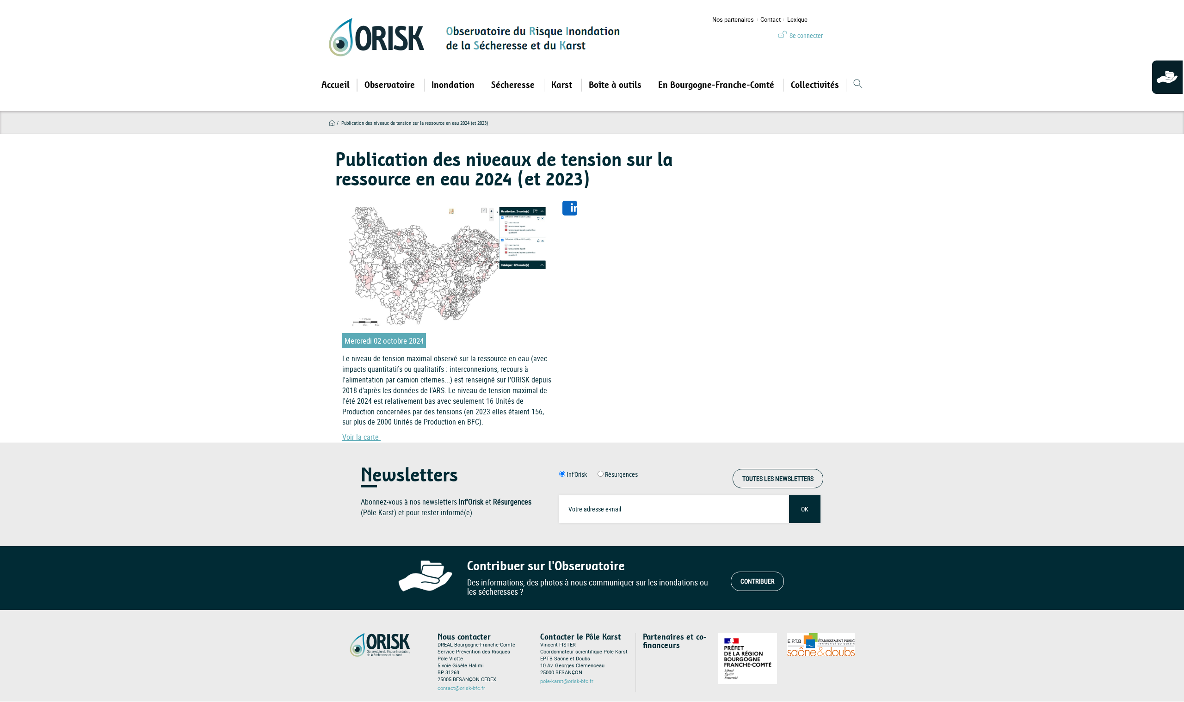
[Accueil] (379, 37)
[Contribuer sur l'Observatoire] (1168, 77)
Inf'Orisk (577, 474)
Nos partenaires (733, 19)
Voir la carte (361, 437)
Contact (770, 19)
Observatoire (390, 85)
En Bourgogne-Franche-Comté (717, 85)
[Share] (570, 208)
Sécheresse (514, 85)
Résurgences (621, 474)
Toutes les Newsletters (778, 478)
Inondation (454, 85)
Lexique (797, 19)
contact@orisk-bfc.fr (461, 688)
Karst (562, 85)
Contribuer (757, 581)
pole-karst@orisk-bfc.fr (566, 681)
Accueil (335, 85)
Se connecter (806, 35)
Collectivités (815, 85)
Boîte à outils (616, 85)
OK (804, 509)
